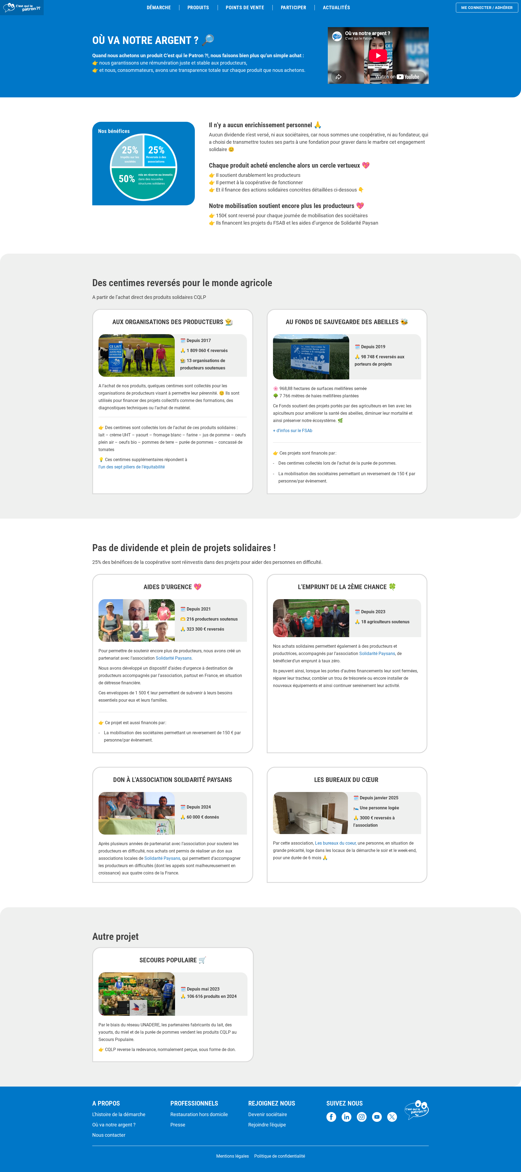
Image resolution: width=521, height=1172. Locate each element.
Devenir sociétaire (267, 1114)
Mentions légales (232, 1156)
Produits (198, 7)
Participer (293, 7)
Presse (177, 1124)
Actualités (336, 7)
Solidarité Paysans (174, 658)
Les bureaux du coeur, (336, 843)
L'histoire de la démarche (118, 1114)
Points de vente (245, 7)
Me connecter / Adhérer (487, 7)
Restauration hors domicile (199, 1114)
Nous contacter (108, 1135)
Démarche (159, 7)
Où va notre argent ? (114, 1124)
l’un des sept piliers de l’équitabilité (132, 467)
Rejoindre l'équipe (267, 1124)
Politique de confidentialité (279, 1156)
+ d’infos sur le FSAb (292, 430)
